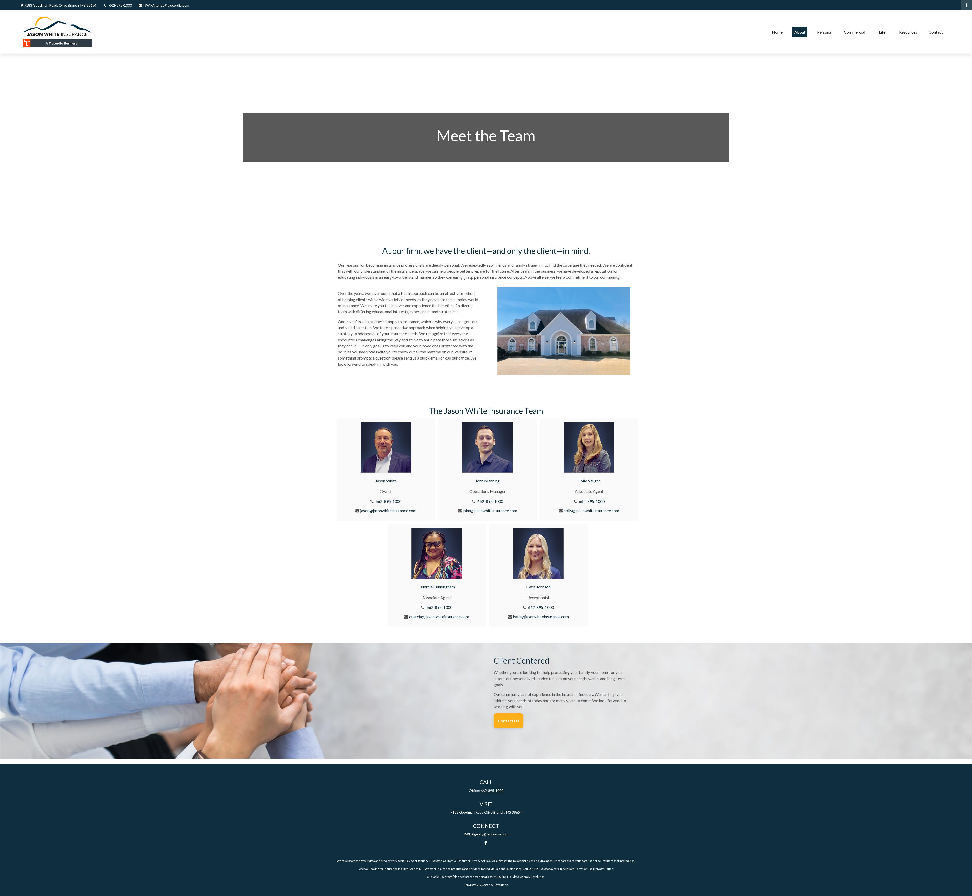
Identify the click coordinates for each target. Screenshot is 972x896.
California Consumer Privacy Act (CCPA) (469, 860)
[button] (777, 32)
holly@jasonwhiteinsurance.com (591, 510)
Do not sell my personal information (612, 860)
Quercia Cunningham (437, 586)
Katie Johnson (538, 586)
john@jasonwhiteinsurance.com (490, 510)
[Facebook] (966, 5)
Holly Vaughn (589, 480)
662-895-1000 (120, 5)
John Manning (487, 480)
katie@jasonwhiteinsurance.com (541, 616)
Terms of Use (584, 868)
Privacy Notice (603, 868)
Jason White (386, 480)
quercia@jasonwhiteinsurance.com (439, 616)
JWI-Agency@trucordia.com (167, 5)
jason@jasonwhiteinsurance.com (388, 510)
